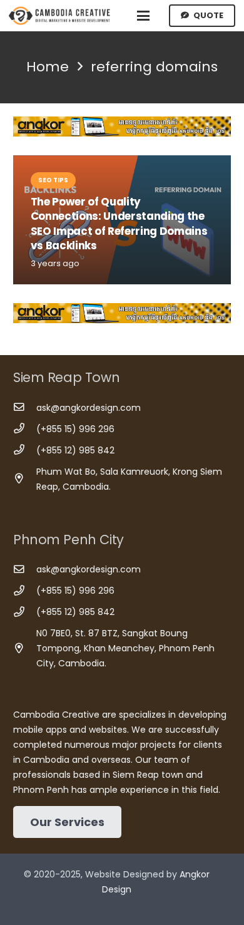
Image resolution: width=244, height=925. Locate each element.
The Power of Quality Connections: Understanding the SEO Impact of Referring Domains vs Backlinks (119, 224)
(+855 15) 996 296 (75, 429)
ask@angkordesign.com (88, 407)
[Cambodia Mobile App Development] (122, 126)
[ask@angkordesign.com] (24, 407)
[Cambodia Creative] (60, 15)
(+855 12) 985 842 (75, 450)
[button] (143, 15)
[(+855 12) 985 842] (24, 450)
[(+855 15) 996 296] (24, 428)
